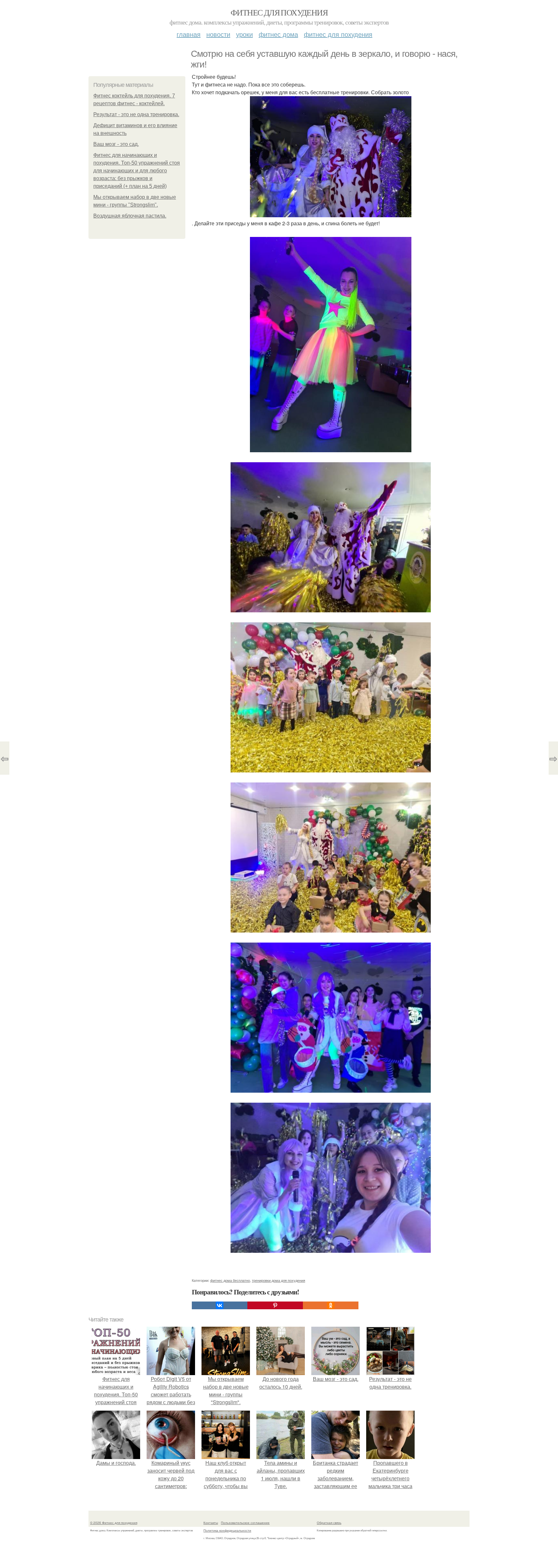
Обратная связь (329, 1522)
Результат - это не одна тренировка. (136, 114)
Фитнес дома (278, 34)
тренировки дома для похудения (278, 1280)
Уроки (244, 34)
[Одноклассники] (330, 1305)
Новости (218, 34)
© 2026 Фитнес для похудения (113, 1522)
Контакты (210, 1522)
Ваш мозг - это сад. (116, 144)
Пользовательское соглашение (245, 1522)
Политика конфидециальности (227, 1530)
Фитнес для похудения (279, 12)
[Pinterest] (275, 1305)
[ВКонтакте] (219, 1305)
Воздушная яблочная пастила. (129, 216)
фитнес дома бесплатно (230, 1280)
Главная (189, 34)
